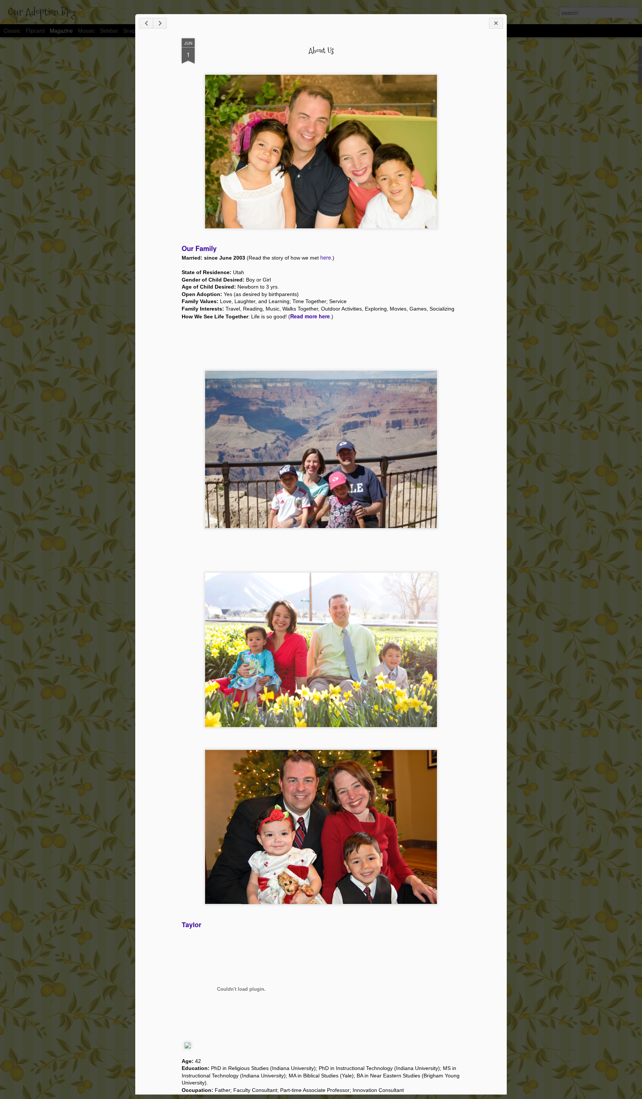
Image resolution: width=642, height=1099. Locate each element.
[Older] (160, 23)
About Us (321, 50)
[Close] (496, 23)
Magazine (61, 30)
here (325, 257)
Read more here (310, 316)
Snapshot (134, 30)
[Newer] (146, 23)
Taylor (191, 924)
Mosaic (86, 30)
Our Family (199, 248)
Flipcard (35, 30)
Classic (12, 30)
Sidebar (109, 30)
